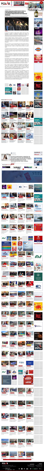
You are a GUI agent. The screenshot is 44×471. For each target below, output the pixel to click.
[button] (41, 2)
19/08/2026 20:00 (20, 405)
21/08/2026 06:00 (12, 276)
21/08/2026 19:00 (29, 197)
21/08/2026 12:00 (12, 139)
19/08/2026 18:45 (29, 418)
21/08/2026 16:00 (12, 118)
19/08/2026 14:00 (4, 456)
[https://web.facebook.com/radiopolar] (11, 2)
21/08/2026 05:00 (20, 276)
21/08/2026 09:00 (20, 266)
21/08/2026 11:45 (20, 139)
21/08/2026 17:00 (4, 118)
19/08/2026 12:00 (20, 456)
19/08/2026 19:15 (12, 418)
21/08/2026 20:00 (21, 197)
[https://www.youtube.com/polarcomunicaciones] (11, 5)
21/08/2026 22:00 (4, 197)
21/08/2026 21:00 (12, 197)
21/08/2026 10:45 (29, 256)
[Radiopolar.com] (1, 6)
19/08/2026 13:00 (12, 456)
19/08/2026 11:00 (29, 456)
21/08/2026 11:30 (28, 139)
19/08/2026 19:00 (20, 418)
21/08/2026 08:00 (29, 266)
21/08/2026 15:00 (20, 118)
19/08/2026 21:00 (4, 405)
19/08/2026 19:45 (29, 405)
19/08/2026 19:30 (4, 418)
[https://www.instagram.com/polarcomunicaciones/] (11, 4)
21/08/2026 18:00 (4, 208)
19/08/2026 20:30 (12, 405)
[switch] (27, 468)
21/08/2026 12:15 (4, 139)
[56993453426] (11, 1)
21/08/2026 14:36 (28, 118)
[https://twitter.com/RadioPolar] (11, 3)
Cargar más (17, 459)
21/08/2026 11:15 (12, 256)
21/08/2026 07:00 (4, 276)
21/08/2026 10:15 (4, 266)
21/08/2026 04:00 (29, 276)
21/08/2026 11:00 (20, 256)
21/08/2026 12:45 (4, 229)
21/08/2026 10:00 (12, 266)
